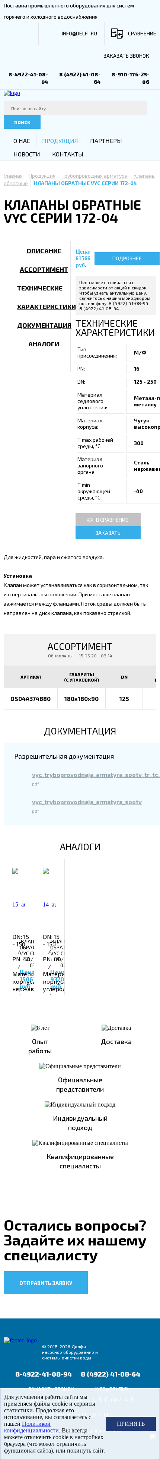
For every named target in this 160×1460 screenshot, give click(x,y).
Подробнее (127, 258)
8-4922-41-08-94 (43, 1374)
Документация (44, 325)
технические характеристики (46, 297)
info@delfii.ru (79, 33)
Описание (43, 251)
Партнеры (106, 140)
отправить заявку (45, 1283)
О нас (21, 140)
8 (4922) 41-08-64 (110, 1374)
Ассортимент (44, 269)
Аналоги (43, 344)
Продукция (60, 140)
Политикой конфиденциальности (31, 1427)
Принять (131, 1424)
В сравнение (112, 520)
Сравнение (142, 33)
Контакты (67, 154)
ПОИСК (22, 122)
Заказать (108, 533)
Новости (26, 154)
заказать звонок (126, 56)
